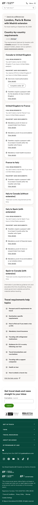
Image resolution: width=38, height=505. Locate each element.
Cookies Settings (7, 498)
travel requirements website (13, 49)
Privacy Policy (20, 494)
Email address (11, 398)
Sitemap (28, 494)
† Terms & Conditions (8, 494)
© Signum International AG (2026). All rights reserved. (18, 501)
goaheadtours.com (27, 453)
